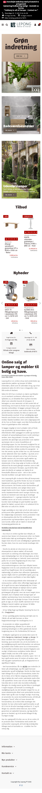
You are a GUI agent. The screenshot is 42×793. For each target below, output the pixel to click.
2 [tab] (22, 330)
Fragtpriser (9, 612)
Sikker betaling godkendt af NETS (15, 18)
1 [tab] (20, 330)
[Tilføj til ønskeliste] (17, 218)
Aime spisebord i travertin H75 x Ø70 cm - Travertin (11, 247)
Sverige (25, 637)
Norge (33, 637)
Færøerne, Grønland (14, 637)
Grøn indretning (21, 44)
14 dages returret (26, 16)
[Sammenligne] (17, 222)
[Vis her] (17, 226)
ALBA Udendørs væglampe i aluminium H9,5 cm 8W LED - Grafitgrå (30, 250)
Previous (2, 303)
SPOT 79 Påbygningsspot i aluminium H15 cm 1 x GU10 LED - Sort (30, 314)
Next (40, 303)
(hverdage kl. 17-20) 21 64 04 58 (16, 13)
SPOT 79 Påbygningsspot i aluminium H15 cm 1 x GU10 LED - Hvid (11, 314)
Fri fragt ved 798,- (10, 16)
